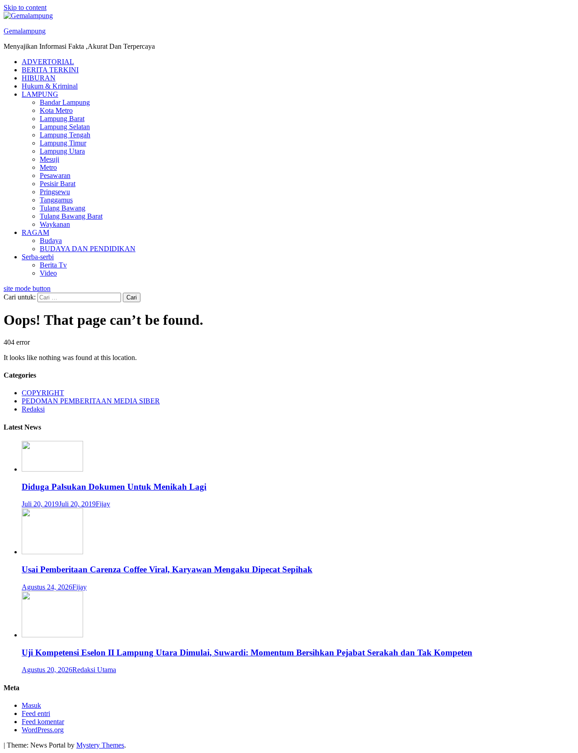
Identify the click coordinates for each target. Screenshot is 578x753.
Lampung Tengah (65, 135)
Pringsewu (55, 192)
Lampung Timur (63, 143)
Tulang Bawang (62, 208)
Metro (48, 167)
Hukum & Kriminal (50, 86)
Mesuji (49, 159)
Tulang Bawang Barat (71, 216)
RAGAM (35, 232)
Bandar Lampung (65, 102)
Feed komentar (43, 721)
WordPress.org (43, 730)
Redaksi (33, 409)
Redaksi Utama (94, 669)
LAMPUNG (40, 94)
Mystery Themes (100, 745)
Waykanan (55, 224)
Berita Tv (53, 265)
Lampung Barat (62, 118)
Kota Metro (56, 110)
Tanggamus (56, 200)
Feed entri (36, 713)
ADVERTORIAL (48, 61)
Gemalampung (25, 31)
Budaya (51, 240)
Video (48, 273)
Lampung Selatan (65, 127)
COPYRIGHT (43, 393)
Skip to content (25, 7)
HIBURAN (39, 78)
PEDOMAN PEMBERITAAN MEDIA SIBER (91, 401)
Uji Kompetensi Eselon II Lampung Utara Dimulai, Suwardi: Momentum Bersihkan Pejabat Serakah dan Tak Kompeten (247, 652)
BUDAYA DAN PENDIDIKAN (87, 249)
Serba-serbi (38, 257)
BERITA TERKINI (50, 70)
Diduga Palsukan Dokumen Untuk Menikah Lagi (114, 486)
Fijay (103, 504)
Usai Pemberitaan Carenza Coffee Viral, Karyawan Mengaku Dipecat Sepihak (167, 569)
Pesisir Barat (57, 183)
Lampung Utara (62, 151)
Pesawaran (55, 175)
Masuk (31, 705)
